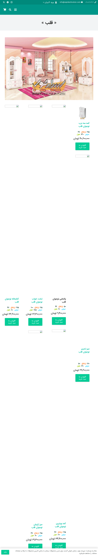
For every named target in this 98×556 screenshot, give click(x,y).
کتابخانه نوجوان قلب (12, 300)
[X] (4, 2)
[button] (49, 2)
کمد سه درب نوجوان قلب (83, 125)
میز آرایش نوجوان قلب (36, 526)
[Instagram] (11, 2)
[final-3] (92, 10)
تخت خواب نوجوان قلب (36, 300)
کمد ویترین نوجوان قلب (60, 525)
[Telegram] (8, 2)
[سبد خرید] (5, 10)
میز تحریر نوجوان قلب (83, 350)
